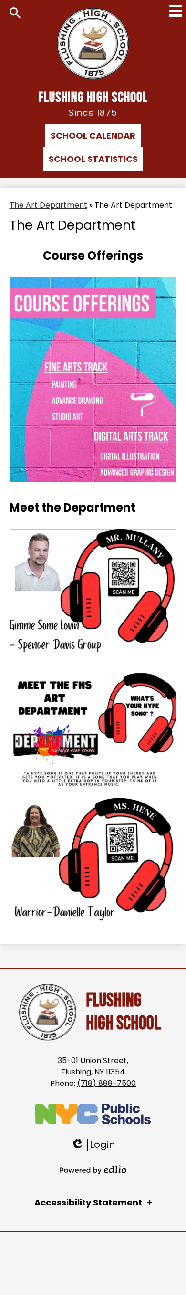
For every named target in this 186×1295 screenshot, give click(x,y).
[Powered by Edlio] (93, 1170)
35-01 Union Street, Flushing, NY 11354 (93, 1066)
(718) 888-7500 (106, 1083)
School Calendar (93, 135)
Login (93, 1145)
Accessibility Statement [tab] (88, 1202)
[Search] (15, 12)
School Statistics (93, 159)
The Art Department (48, 205)
